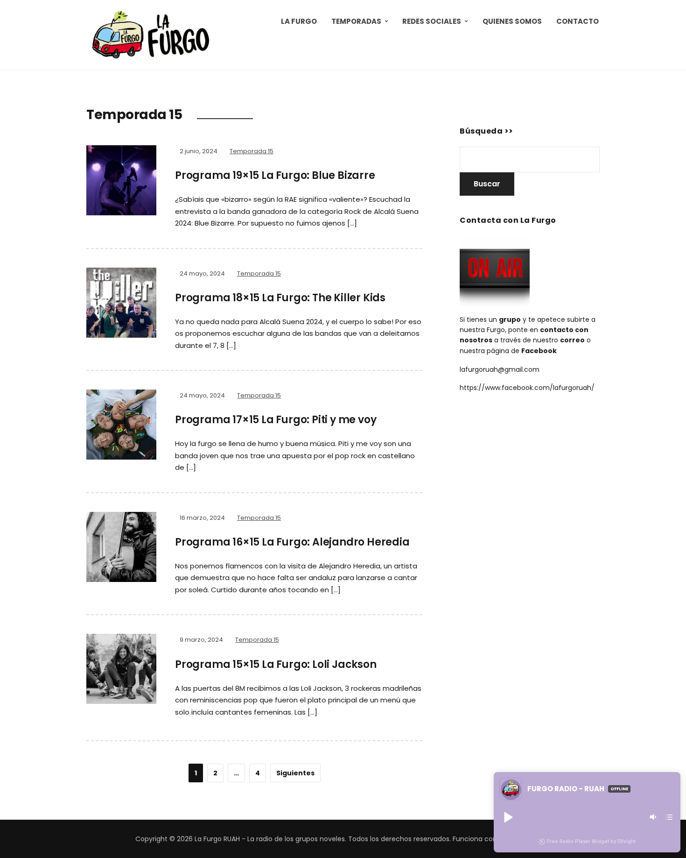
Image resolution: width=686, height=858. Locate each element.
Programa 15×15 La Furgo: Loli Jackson (276, 664)
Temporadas (356, 21)
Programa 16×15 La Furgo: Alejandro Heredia (292, 542)
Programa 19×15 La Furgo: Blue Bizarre (275, 175)
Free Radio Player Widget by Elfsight (591, 841)
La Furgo (299, 21)
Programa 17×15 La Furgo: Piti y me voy (275, 419)
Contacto (577, 21)
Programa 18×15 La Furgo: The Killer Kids (280, 298)
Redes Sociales (431, 21)
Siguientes (295, 773)
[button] (507, 816)
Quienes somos (512, 21)
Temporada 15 (251, 151)
